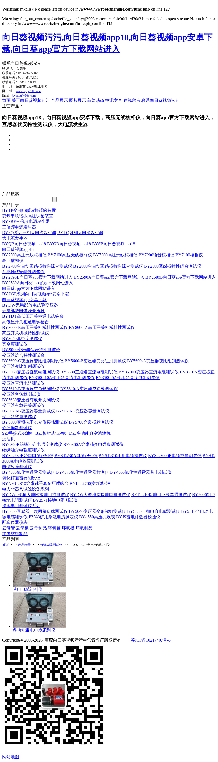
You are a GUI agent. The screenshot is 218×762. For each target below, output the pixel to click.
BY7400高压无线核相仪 (70, 255)
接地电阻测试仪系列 (21, 505)
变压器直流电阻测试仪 (23, 383)
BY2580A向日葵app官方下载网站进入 (37, 283)
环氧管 (54, 528)
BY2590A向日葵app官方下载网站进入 (109, 277)
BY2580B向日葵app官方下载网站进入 (180, 277)
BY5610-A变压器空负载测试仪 (89, 388)
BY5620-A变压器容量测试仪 (82, 411)
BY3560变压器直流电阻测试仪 (30, 372)
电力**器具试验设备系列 (25, 489)
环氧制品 (84, 528)
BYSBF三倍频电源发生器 (26, 221)
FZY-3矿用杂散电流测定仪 (53, 517)
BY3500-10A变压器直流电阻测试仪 (62, 377)
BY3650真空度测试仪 (22, 338)
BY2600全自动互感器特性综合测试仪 (108, 266)
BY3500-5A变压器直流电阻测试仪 (128, 377)
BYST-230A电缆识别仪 (76, 455)
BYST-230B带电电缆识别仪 (27, 455)
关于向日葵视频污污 (31, 100)
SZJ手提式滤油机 (18, 433)
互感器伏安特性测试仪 (23, 271)
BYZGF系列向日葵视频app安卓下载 (35, 294)
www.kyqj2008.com (28, 91)
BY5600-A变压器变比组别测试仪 (158, 361)
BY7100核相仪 (189, 255)
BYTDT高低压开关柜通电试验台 (33, 316)
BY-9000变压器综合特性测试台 (31, 349)
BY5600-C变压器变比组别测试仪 (33, 361)
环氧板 (68, 528)
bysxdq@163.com (24, 95)
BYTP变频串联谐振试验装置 (29, 210)
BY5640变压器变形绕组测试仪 (97, 511)
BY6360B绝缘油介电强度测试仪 (32, 444)
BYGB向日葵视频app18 (69, 244)
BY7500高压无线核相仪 (24, 255)
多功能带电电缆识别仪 (34, 630)
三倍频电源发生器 (19, 227)
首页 (6, 100)
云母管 (8, 528)
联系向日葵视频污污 (160, 100)
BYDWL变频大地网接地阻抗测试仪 (35, 494)
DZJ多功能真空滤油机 (90, 433)
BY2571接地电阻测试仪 (55, 500)
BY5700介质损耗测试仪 (91, 422)
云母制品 (38, 528)
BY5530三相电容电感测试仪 (153, 511)
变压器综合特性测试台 (23, 355)
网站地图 (10, 757)
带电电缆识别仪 (28, 589)
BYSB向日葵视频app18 (113, 244)
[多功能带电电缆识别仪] (39, 626)
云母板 (22, 528)
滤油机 (8, 439)
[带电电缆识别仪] (39, 585)
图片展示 (77, 100)
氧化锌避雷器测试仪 (21, 478)
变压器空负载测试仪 (21, 394)
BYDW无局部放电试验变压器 (30, 305)
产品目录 (24, 545)
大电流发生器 (15, 238)
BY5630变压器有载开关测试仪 (30, 400)
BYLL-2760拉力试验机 (91, 483)
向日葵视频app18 (18, 249)
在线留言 (131, 100)
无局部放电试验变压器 (23, 310)
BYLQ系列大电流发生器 (80, 232)
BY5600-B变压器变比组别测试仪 (95, 361)
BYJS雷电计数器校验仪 (138, 517)
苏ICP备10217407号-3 (151, 640)
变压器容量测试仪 (19, 416)
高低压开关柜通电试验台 (25, 322)
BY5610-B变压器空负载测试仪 (30, 388)
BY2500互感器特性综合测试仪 (172, 266)
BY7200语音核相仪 (156, 255)
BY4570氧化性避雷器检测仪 (82, 472)
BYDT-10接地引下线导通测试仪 (161, 494)
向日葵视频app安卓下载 (24, 299)
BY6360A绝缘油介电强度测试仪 (93, 444)
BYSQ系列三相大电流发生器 (29, 232)
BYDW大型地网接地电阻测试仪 (100, 494)
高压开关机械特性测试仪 (25, 333)
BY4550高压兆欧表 (97, 517)
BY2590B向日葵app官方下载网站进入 (37, 277)
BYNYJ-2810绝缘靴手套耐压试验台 (35, 483)
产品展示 (59, 100)
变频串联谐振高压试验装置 (27, 216)
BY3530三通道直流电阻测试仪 (89, 372)
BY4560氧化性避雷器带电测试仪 (140, 472)
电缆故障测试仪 (17, 466)
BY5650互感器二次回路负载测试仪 (35, 511)
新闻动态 (95, 100)
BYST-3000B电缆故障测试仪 (175, 455)
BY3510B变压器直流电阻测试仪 (149, 372)
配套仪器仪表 (15, 522)
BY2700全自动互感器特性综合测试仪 (37, 266)
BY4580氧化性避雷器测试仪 (28, 472)
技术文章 (113, 100)
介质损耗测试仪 (17, 427)
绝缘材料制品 (15, 533)
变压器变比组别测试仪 (23, 366)
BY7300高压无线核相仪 (115, 255)
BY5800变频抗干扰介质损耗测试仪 (35, 422)
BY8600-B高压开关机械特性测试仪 (35, 327)
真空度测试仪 (15, 344)
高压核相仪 (12, 260)
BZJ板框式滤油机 (51, 433)
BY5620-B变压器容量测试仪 (28, 411)
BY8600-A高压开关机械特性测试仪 (102, 327)
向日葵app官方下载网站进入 (28, 288)
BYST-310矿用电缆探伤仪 (123, 455)
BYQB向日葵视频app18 (24, 244)
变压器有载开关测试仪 (23, 405)
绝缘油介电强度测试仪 (23, 450)
